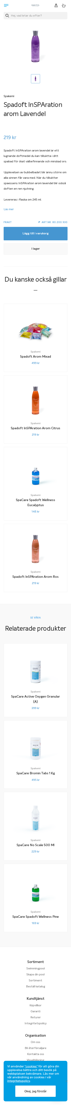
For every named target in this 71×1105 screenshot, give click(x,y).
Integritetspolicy (36, 1023)
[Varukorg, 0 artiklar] (64, 5)
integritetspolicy (18, 1081)
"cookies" (31, 1066)
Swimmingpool (35, 968)
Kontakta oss (35, 1054)
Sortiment (35, 980)
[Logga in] (56, 5)
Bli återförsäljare (35, 1048)
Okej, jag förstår (35, 1091)
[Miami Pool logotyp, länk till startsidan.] (35, 5)
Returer (35, 1017)
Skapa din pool (35, 974)
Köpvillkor (35, 1005)
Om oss (35, 1042)
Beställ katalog (35, 986)
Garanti (35, 1011)
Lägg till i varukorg (36, 233)
